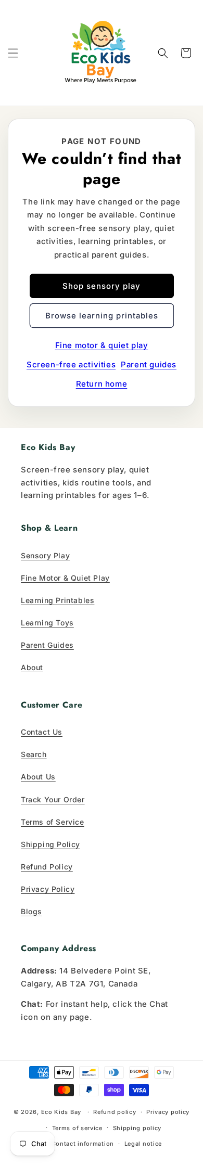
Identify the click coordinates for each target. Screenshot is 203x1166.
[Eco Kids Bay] (101, 52)
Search (34, 754)
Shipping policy (137, 1128)
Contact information (83, 1143)
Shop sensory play (101, 286)
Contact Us (41, 731)
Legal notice (143, 1143)
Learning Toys (47, 622)
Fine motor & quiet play (101, 345)
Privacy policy (167, 1112)
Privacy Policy (47, 889)
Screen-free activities (71, 364)
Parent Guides (47, 644)
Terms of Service (52, 821)
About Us (38, 776)
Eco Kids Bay (61, 1112)
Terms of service (77, 1128)
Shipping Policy (50, 844)
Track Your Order (53, 799)
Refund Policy (47, 866)
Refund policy (114, 1112)
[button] (13, 53)
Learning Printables (57, 600)
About (32, 667)
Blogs (31, 911)
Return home (102, 384)
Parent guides (148, 364)
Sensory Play (45, 555)
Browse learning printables (101, 316)
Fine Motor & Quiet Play (65, 577)
